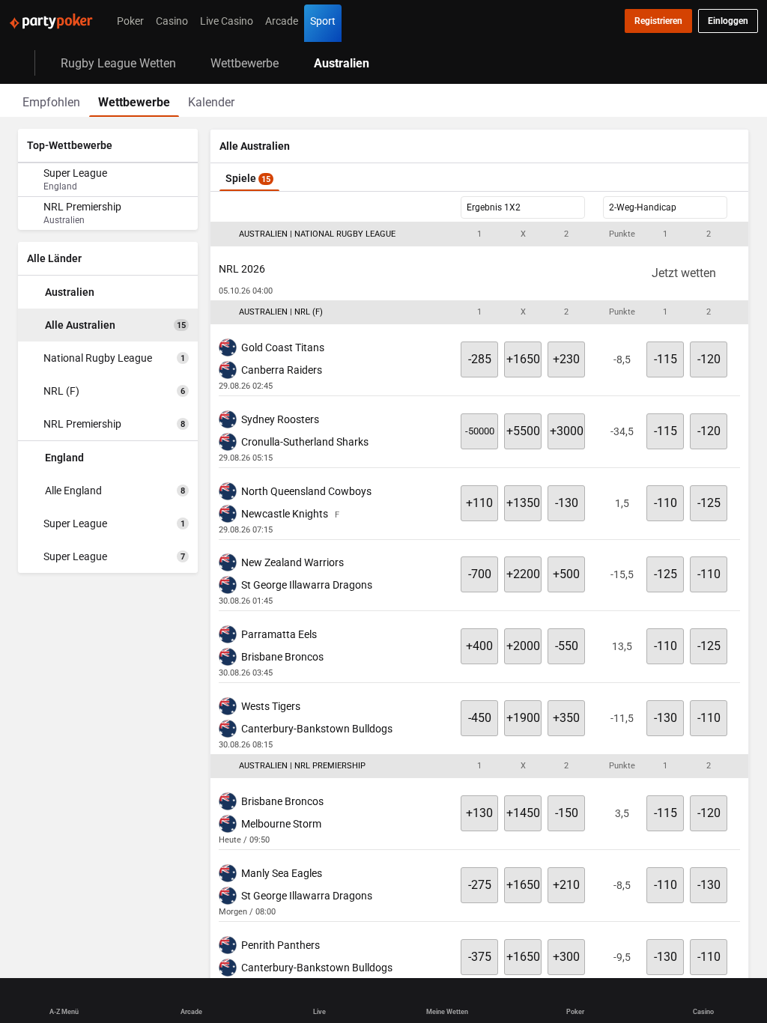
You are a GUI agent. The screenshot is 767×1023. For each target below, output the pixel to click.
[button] (479, 234)
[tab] (51, 100)
